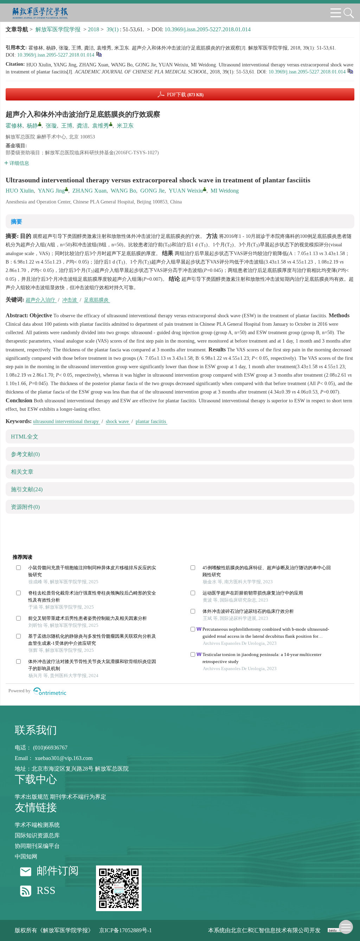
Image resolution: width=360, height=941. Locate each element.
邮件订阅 (58, 870)
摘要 (16, 222)
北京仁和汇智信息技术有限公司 (270, 930)
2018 (93, 29)
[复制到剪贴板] (98, 54)
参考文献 (25, 454)
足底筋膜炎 (97, 300)
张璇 (51, 126)
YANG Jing (51, 191)
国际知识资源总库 (37, 835)
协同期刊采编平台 (37, 846)
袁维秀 (100, 126)
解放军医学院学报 (58, 29)
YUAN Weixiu (186, 191)
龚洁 (82, 126)
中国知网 (26, 856)
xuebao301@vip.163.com (63, 758)
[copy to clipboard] (350, 70)
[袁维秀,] (110, 124)
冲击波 (70, 300)
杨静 (32, 126)
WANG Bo (123, 191)
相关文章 (22, 472)
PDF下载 (185, 94)
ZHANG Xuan (89, 191)
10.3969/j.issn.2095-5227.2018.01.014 (208, 29)
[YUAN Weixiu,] (204, 189)
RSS (46, 890)
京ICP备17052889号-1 (125, 930)
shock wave (118, 421)
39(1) (113, 29)
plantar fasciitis (151, 421)
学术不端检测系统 (37, 825)
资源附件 (25, 507)
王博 (66, 126)
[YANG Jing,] (66, 189)
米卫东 (125, 126)
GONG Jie (152, 191)
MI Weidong (225, 191)
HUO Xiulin (20, 191)
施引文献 (27, 489)
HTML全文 (24, 437)
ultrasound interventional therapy (66, 421)
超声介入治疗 (41, 300)
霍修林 (14, 126)
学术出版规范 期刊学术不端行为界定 (60, 797)
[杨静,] (39, 124)
